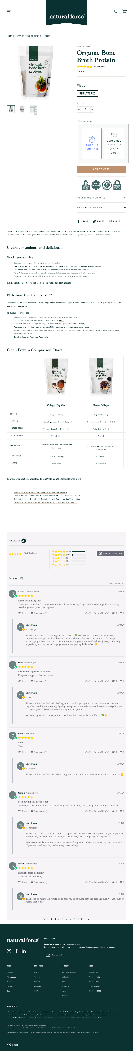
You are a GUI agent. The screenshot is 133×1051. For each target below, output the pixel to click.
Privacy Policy (24, 1032)
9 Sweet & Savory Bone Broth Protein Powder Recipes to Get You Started (47, 499)
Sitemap (95, 1032)
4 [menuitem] (62, 919)
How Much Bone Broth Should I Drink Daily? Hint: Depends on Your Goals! (47, 496)
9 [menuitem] (81, 919)
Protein (37, 982)
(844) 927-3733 (95, 991)
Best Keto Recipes (69, 972)
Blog (63, 982)
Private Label (67, 996)
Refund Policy (35, 1032)
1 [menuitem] (51, 919)
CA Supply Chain (85, 1032)
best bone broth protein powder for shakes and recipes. (88, 235)
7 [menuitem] (74, 919)
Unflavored (87, 93)
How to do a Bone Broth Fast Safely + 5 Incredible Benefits (40, 492)
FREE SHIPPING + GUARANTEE (91, 198)
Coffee (37, 991)
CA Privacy (55, 1032)
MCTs (36, 972)
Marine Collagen (101, 405)
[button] (110, 553)
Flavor (82, 85)
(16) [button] (68, 555)
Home (10, 35)
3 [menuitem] (59, 919)
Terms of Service (12, 1032)
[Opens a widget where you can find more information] (13, 1045)
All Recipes (66, 977)
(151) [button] (68, 551)
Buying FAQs (94, 982)
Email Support (94, 986)
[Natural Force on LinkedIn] (24, 951)
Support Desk (94, 972)
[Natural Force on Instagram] (9, 951)
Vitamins (37, 977)
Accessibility (45, 1032)
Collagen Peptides (56, 405)
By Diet (10, 986)
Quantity (81, 103)
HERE (61, 320)
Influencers (66, 986)
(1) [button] (67, 558)
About (64, 991)
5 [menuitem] (66, 919)
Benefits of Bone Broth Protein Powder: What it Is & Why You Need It (45, 502)
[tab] (16, 579)
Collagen (37, 986)
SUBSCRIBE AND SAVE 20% (89, 207)
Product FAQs (94, 977)
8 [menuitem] (78, 919)
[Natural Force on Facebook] (16, 951)
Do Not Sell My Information (69, 1032)
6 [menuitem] (70, 919)
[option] (35, 73)
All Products (11, 977)
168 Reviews (98, 66)
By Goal (10, 982)
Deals (9, 991)
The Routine (11, 972)
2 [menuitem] (55, 919)
